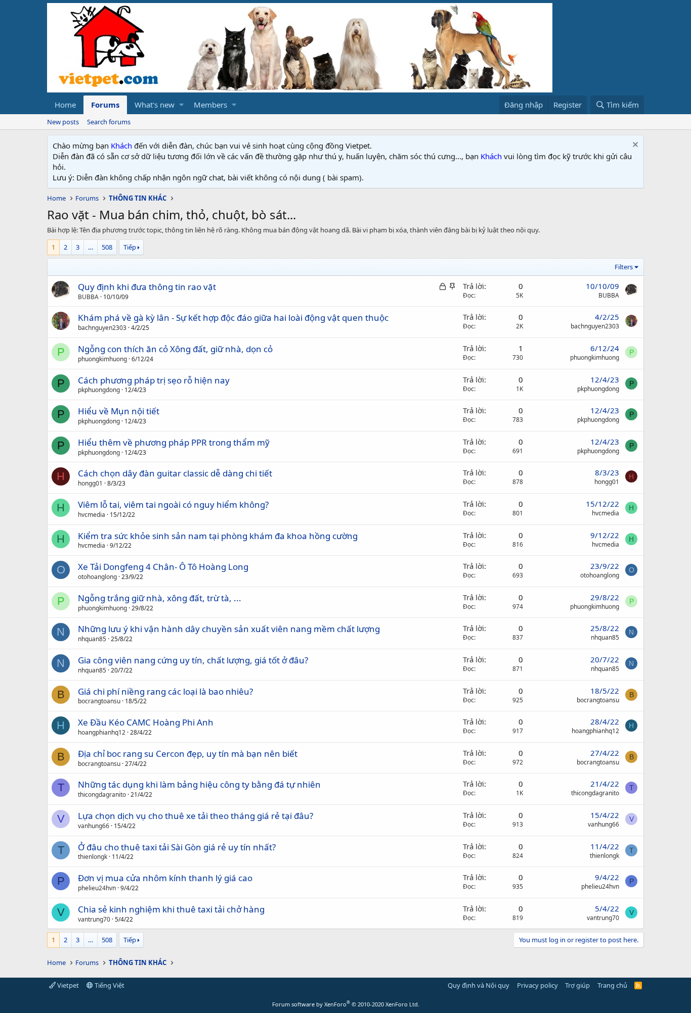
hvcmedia (91, 514)
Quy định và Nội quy (478, 985)
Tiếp (129, 247)
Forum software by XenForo (345, 1004)
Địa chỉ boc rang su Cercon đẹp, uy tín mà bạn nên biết (187, 753)
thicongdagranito (102, 794)
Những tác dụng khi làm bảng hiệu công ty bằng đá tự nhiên (199, 784)
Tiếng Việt (108, 985)
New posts (63, 121)
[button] (181, 104)
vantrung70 (94, 919)
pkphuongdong (99, 389)
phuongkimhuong (102, 359)
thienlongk (92, 856)
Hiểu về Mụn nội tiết (118, 411)
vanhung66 (93, 826)
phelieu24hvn (97, 888)
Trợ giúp (577, 985)
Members (210, 105)
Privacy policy (537, 985)
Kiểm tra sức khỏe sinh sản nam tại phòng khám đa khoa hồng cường (218, 536)
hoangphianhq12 (101, 732)
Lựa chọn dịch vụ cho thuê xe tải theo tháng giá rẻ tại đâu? (195, 816)
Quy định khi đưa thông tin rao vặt (147, 287)
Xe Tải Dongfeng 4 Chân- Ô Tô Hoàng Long (163, 566)
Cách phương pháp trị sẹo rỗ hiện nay (154, 380)
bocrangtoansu (99, 701)
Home (65, 105)
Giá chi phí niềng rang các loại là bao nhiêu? (165, 691)
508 (107, 247)
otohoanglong (97, 576)
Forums (105, 105)
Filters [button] (624, 266)
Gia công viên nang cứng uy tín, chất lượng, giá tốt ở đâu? (193, 660)
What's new (155, 105)
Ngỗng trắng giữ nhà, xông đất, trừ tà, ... (159, 598)
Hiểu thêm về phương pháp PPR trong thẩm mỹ (174, 442)
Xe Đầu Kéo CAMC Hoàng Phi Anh (145, 722)
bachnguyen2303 (102, 327)
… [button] (90, 247)
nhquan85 (92, 639)
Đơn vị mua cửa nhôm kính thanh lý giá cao (165, 878)
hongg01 (90, 483)
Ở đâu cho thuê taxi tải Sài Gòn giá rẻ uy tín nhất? (177, 847)
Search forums (109, 121)
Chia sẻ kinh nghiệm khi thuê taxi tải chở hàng (171, 909)
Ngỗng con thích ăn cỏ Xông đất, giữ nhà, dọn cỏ (175, 349)
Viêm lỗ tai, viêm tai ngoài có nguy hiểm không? (173, 504)
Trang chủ (612, 985)
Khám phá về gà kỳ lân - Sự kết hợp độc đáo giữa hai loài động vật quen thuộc (233, 317)
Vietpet (67, 985)
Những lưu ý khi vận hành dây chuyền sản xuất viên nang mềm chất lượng (229, 629)
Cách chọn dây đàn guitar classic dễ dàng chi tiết (175, 473)
